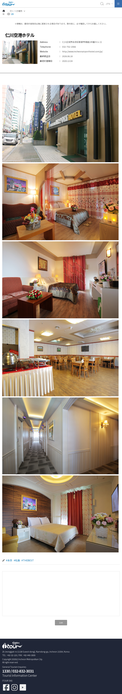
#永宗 (9, 560)
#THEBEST (27, 560)
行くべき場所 (16, 11)
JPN (108, 3)
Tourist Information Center (19, 675)
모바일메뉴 (118, 3)
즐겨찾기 (3, 14)
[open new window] (6, 685)
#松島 (17, 560)
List (61, 622)
